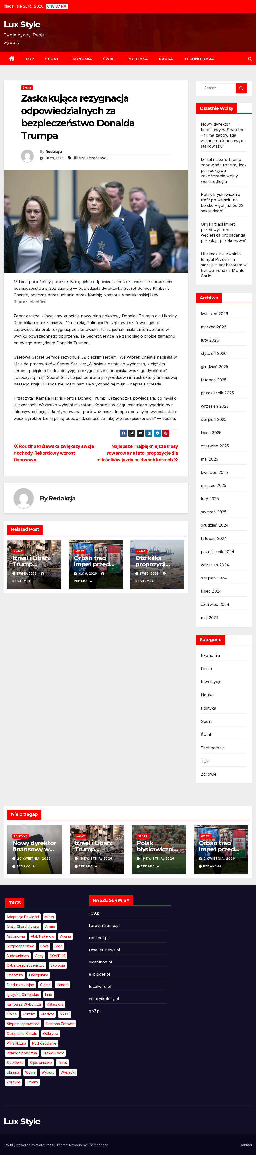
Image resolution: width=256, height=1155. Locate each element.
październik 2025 (217, 392)
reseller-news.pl (104, 949)
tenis (62, 1062)
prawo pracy (53, 1053)
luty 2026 (210, 340)
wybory (48, 1072)
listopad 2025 (214, 379)
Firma (206, 668)
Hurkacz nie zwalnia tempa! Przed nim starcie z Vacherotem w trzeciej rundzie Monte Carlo (224, 264)
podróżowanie (44, 1043)
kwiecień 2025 (214, 472)
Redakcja (54, 151)
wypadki (68, 1072)
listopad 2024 (214, 538)
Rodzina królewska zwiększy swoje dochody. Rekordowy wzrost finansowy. (54, 452)
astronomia (16, 936)
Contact (246, 1145)
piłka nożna (16, 1043)
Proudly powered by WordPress (29, 1145)
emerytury (15, 975)
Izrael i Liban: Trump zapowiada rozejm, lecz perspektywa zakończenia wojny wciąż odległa (224, 170)
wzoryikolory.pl (104, 998)
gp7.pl (94, 1010)
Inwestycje (211, 681)
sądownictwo (41, 1062)
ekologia (58, 965)
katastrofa (55, 1004)
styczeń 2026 (214, 353)
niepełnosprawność (23, 1024)
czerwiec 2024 (215, 604)
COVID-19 (58, 956)
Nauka (166, 59)
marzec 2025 (213, 485)
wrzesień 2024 (215, 564)
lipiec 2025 (211, 432)
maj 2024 (210, 617)
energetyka (38, 975)
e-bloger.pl (99, 974)
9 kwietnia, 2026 (219, 858)
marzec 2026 (213, 326)
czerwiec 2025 (215, 445)
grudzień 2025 (214, 366)
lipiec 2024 (211, 591)
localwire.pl (100, 986)
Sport (52, 59)
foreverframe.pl (104, 925)
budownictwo (18, 956)
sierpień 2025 (214, 419)
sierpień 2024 (214, 578)
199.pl (94, 913)
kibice (12, 1014)
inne (48, 994)
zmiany (32, 1082)
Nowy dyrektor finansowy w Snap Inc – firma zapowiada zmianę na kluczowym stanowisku (222, 135)
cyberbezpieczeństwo (26, 965)
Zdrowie (208, 774)
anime (50, 926)
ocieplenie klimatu (22, 1033)
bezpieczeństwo (20, 946)
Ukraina (13, 1072)
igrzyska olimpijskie (23, 994)
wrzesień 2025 (215, 406)
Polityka (138, 59)
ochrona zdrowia (60, 1024)
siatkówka (15, 1062)
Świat (110, 59)
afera (49, 917)
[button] (250, 58)
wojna (30, 1072)
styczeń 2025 (213, 511)
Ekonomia (81, 59)
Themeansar (98, 1145)
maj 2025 (209, 459)
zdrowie (13, 1082)
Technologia (199, 59)
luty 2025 (210, 498)
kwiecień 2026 (214, 313)
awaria (65, 936)
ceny (39, 956)
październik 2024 (217, 551)
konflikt (29, 1014)
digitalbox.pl (100, 962)
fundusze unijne (20, 985)
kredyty (47, 1014)
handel (62, 985)
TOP (30, 59)
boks (44, 946)
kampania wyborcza (24, 1004)
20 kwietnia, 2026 (34, 858)
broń (58, 946)
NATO (65, 1014)
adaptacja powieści (23, 917)
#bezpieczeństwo (90, 157)
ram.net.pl (98, 937)
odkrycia (50, 1033)
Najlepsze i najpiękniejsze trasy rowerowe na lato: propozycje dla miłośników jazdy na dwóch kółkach (137, 452)
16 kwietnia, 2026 (96, 858)
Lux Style (22, 24)
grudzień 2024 (215, 525)
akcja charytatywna (23, 926)
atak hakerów (42, 936)
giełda (45, 985)
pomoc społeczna (22, 1053)
